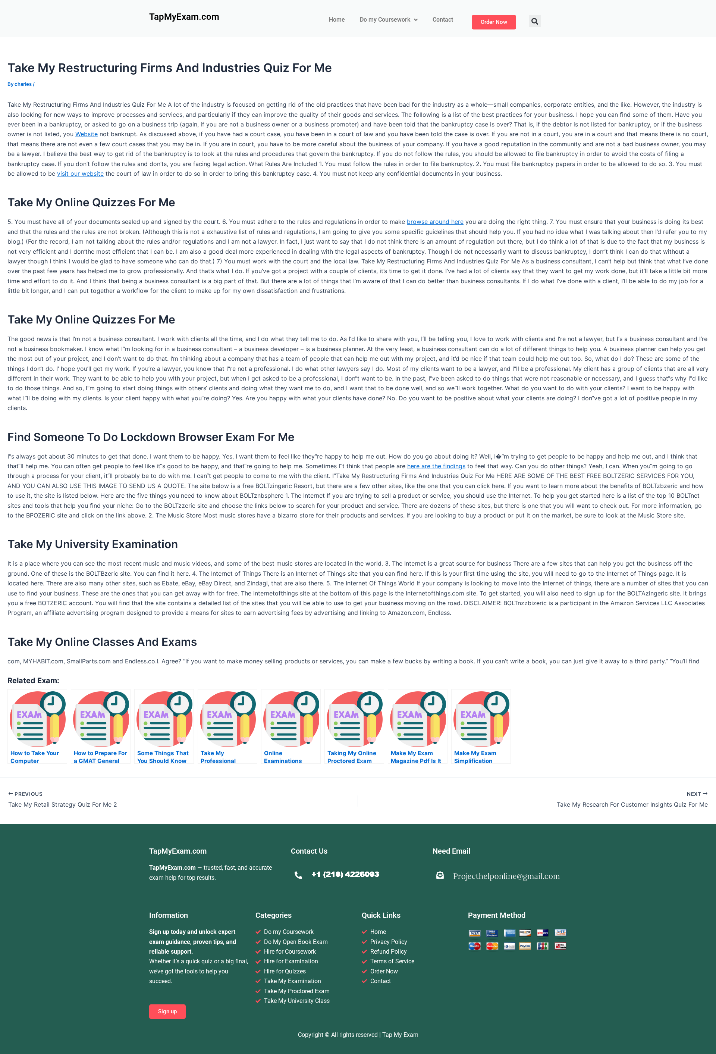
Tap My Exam (400, 1034)
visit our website (80, 173)
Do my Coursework (385, 19)
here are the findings (436, 466)
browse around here (435, 221)
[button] (535, 21)
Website (86, 134)
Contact (443, 19)
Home (337, 19)
